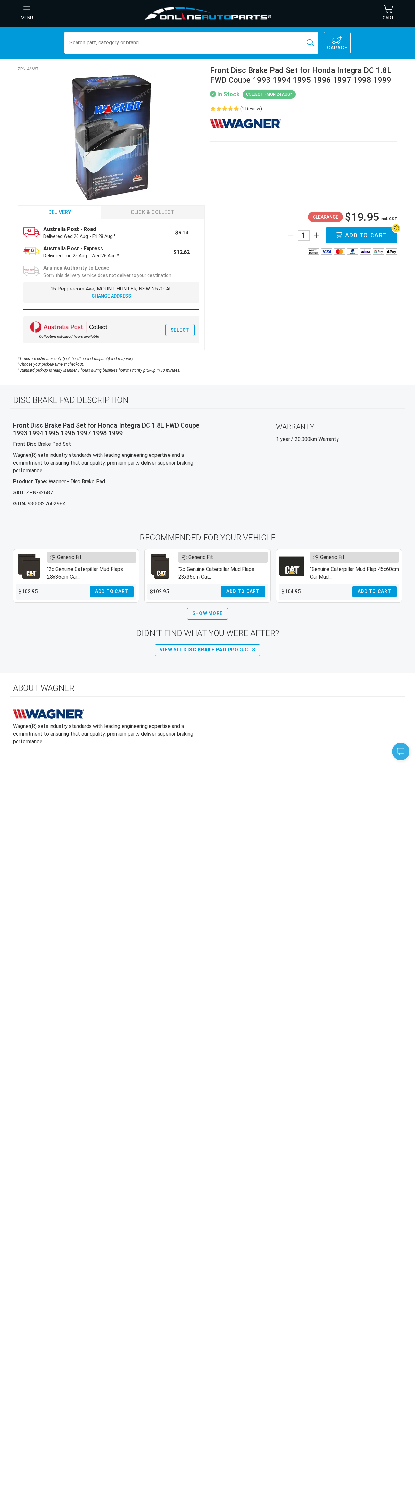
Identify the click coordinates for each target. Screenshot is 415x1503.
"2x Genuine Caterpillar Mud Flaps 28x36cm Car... (85, 573)
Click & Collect (152, 212)
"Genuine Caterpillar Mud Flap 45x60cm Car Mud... (354, 573)
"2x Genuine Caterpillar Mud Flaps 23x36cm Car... (216, 573)
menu (27, 17)
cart (388, 17)
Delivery (59, 212)
